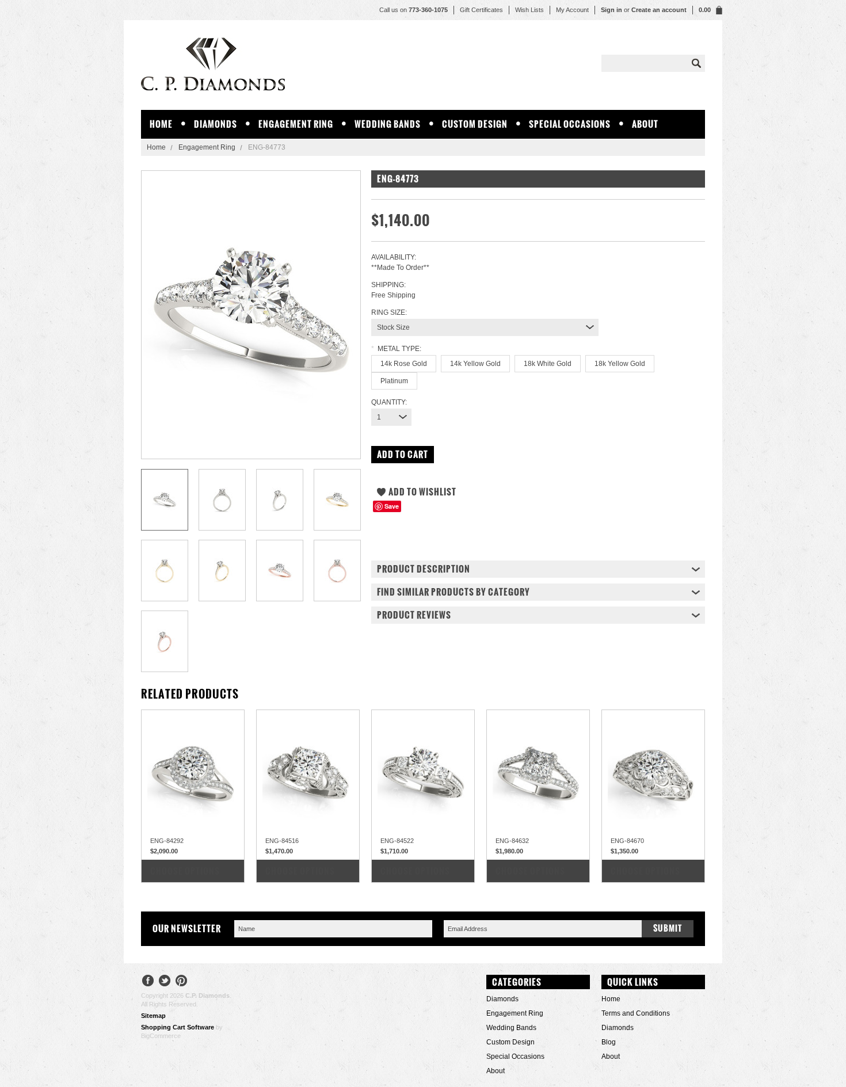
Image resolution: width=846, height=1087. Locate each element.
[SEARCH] (696, 63)
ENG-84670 (627, 840)
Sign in (611, 9)
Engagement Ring (295, 124)
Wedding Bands (388, 124)
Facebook (148, 982)
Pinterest (181, 982)
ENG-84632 (512, 840)
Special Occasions (570, 124)
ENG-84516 (282, 840)
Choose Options (185, 871)
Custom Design (475, 124)
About (645, 124)
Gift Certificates (481, 9)
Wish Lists (529, 9)
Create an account (659, 9)
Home (156, 147)
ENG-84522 (397, 840)
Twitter (165, 982)
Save (391, 506)
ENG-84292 (167, 840)
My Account (572, 9)
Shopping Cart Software (177, 1027)
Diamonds (215, 124)
